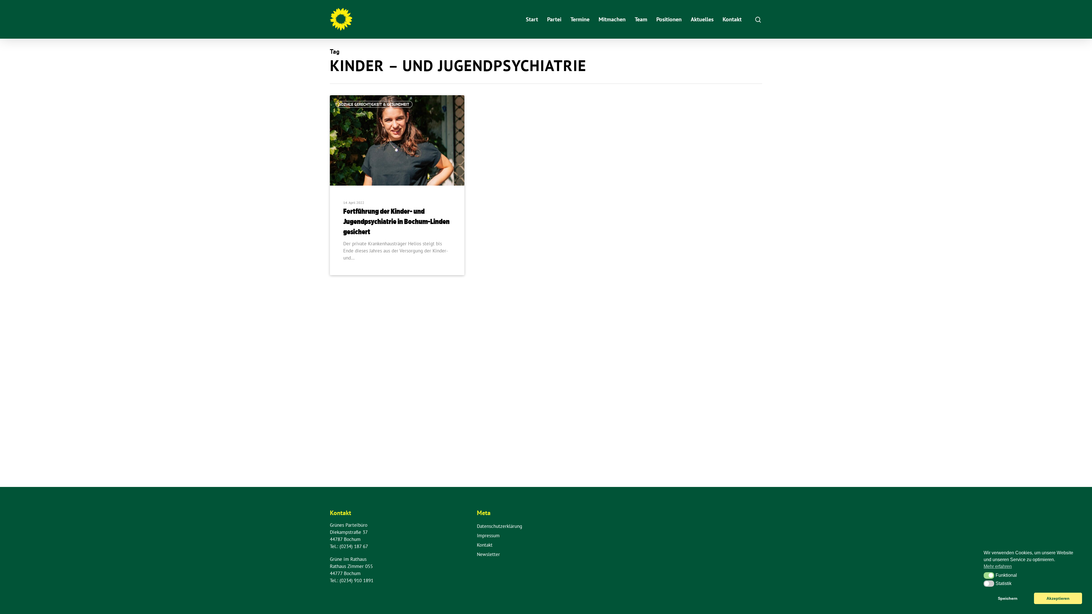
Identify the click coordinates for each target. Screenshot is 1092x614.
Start (532, 19)
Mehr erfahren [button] (998, 566)
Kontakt (732, 19)
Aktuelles (702, 19)
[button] (989, 575)
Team (641, 19)
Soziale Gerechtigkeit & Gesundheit (374, 104)
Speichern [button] (1007, 598)
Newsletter (488, 554)
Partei (554, 19)
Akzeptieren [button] (1058, 598)
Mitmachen (612, 19)
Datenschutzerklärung (499, 526)
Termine (580, 19)
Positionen (669, 19)
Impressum (488, 535)
